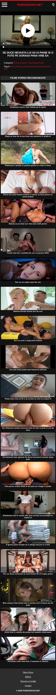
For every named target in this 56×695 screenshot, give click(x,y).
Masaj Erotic (38, 63)
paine (34, 66)
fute (18, 66)
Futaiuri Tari (25, 63)
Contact (28, 686)
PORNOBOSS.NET (29, 4)
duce (13, 66)
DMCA (28, 677)
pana (40, 66)
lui (22, 66)
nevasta (27, 66)
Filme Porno (28, 672)
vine (6, 69)
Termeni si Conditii (28, 681)
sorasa (47, 66)
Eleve (16, 63)
